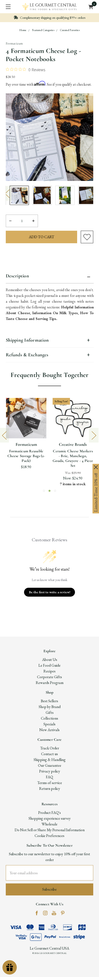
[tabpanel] (19, 195)
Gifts (50, 712)
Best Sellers (49, 700)
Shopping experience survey (50, 818)
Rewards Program (49, 682)
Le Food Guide (49, 665)
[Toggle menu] (6, 6)
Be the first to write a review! (49, 592)
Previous (7, 193)
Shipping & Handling (50, 759)
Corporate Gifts (49, 676)
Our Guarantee (49, 765)
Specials (49, 724)
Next (91, 193)
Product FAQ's (49, 812)
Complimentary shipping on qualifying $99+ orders (52, 17)
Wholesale (49, 824)
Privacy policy (49, 771)
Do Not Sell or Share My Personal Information (50, 829)
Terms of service (49, 782)
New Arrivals (49, 729)
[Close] (96, 467)
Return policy (49, 788)
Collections (49, 718)
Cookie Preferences (49, 835)
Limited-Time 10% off (96, 492)
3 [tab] (55, 491)
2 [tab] (49, 491)
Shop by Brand (50, 706)
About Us (49, 659)
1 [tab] (44, 491)
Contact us (49, 753)
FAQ (49, 776)
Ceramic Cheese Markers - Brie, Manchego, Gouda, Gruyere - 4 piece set (73, 458)
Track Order (49, 748)
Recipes (49, 671)
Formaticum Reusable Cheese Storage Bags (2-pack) (26, 456)
